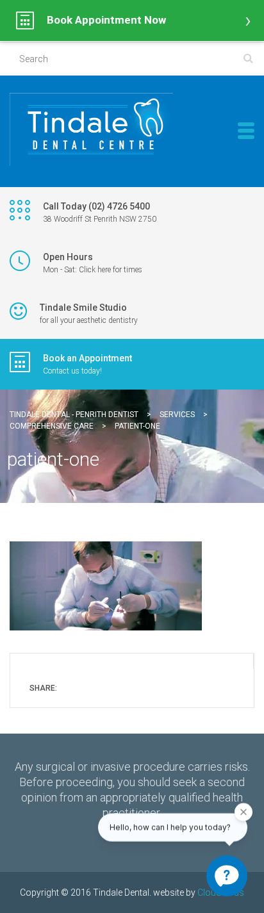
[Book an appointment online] (132, 20)
